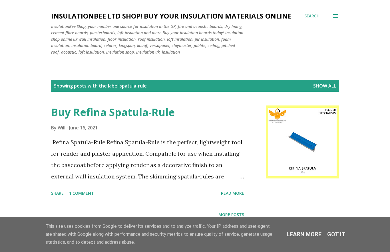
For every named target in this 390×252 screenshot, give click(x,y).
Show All (324, 86)
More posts (231, 214)
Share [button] (57, 193)
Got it (336, 234)
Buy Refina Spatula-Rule (113, 112)
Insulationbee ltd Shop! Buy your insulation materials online (171, 16)
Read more (232, 193)
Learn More (304, 234)
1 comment (81, 193)
